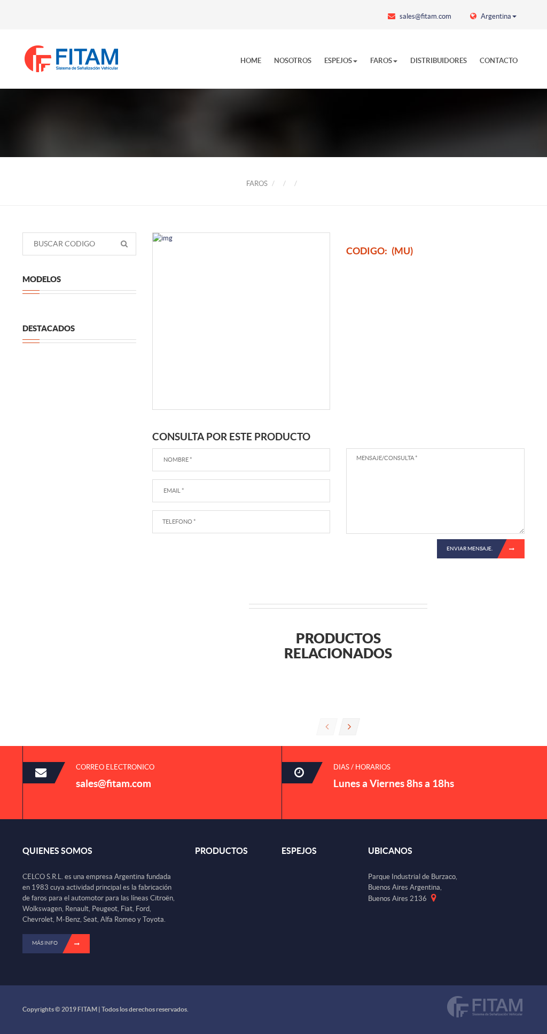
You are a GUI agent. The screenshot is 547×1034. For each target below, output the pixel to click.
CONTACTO (499, 61)
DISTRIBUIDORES (438, 61)
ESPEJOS (338, 61)
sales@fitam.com (424, 16)
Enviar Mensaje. (470, 548)
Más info (45, 943)
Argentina (495, 16)
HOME (250, 61)
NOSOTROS (292, 61)
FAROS (381, 61)
